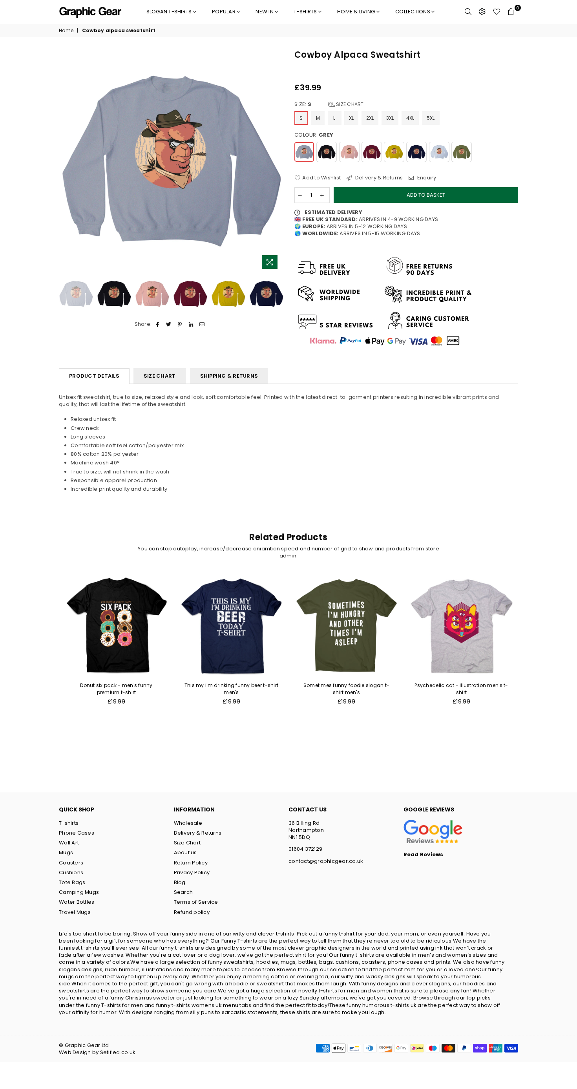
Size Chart (349, 104)
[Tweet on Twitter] (169, 324)
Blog (180, 882)
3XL (390, 118)
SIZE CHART (160, 376)
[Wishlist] (496, 12)
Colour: (313, 135)
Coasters (71, 862)
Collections (413, 11)
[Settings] (482, 12)
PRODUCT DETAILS (94, 376)
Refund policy (192, 912)
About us (185, 852)
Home (66, 30)
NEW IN (265, 11)
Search (183, 892)
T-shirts (306, 11)
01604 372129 (305, 849)
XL (351, 118)
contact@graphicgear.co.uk (325, 861)
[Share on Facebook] (158, 324)
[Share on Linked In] (191, 324)
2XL (370, 118)
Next (276, 161)
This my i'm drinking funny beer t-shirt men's (231, 689)
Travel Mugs (75, 912)
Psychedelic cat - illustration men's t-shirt (461, 689)
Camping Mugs (79, 892)
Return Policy (191, 862)
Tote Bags (72, 882)
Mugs (66, 852)
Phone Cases (76, 833)
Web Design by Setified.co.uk (97, 1052)
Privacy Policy (192, 872)
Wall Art (69, 842)
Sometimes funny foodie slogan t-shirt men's (346, 689)
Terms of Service (196, 902)
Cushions (71, 872)
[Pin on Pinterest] (180, 324)
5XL (431, 118)
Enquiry (426, 177)
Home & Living (356, 11)
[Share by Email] (202, 324)
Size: (329, 104)
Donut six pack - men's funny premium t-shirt (116, 689)
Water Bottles (76, 902)
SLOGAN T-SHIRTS (169, 11)
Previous (66, 161)
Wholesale (188, 823)
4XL (410, 118)
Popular (224, 11)
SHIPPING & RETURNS (229, 376)
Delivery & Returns (378, 177)
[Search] (468, 12)
